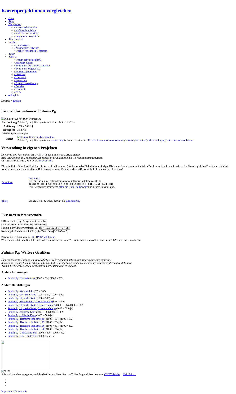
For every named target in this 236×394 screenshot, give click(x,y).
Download (7, 182)
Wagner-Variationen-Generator (30, 50)
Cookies (19, 86)
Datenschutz (20, 391)
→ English (13, 95)
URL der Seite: (9, 221)
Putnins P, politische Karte (22, 312)
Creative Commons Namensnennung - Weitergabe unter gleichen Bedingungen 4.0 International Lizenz (140, 140)
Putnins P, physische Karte (22, 294)
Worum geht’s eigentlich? (27, 59)
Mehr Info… (129, 374)
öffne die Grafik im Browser (73, 187)
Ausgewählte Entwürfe (26, 48)
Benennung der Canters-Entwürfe (32, 65)
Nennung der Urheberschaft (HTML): (20, 227)
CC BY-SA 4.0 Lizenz (43, 237)
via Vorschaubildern (25, 30)
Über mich (20, 77)
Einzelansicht (15, 39)
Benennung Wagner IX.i (27, 68)
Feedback (19, 89)
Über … (12, 56)
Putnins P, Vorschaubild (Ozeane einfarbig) (30, 301)
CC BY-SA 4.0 (112, 374)
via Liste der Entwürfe (26, 33)
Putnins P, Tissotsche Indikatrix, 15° (26, 318)
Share (5, 200)
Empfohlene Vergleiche (26, 36)
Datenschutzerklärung (26, 83)
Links (11, 53)
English (17, 100)
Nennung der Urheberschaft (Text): (19, 231)
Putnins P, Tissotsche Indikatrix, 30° (26, 325)
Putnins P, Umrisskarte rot (21, 278)
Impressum (20, 80)
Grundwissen (21, 45)
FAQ (17, 92)
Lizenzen (19, 74)
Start (11, 18)
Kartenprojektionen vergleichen (36, 10)
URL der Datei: (9, 224)
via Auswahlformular (25, 27)
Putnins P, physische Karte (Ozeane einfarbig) (32, 305)
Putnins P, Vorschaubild (20, 291)
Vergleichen (14, 24)
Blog (11, 21)
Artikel (12, 42)
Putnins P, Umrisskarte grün (22, 332)
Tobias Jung (57, 140)
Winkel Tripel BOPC (25, 71)
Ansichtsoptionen (23, 62)
